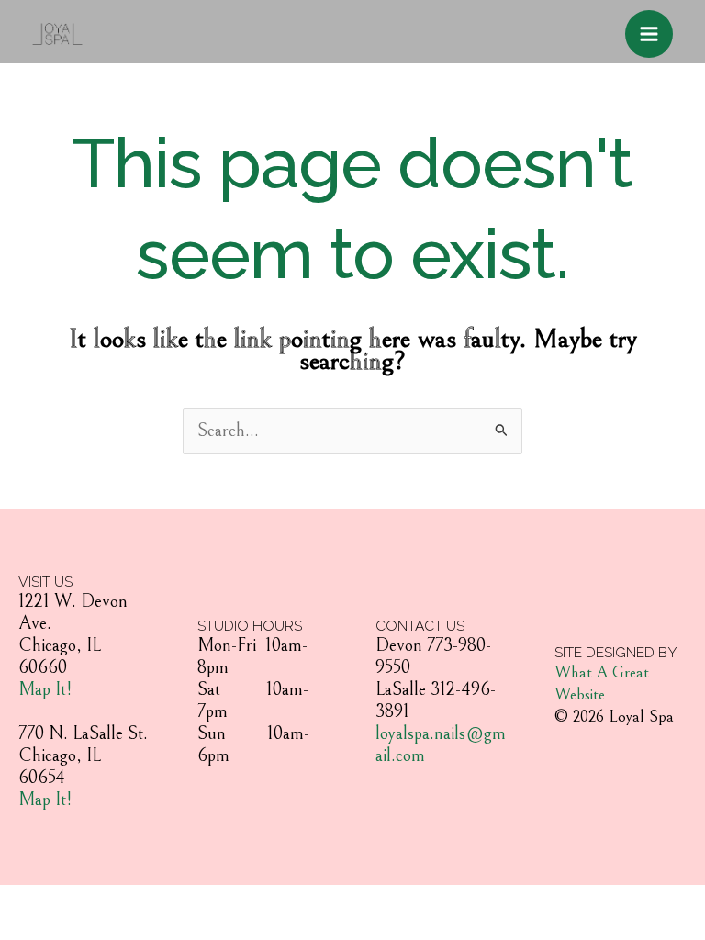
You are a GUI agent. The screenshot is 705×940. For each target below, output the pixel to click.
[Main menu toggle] (649, 34)
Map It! (45, 689)
